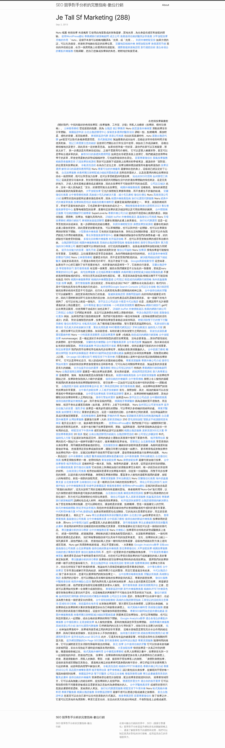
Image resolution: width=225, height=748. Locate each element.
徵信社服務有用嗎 (91, 552)
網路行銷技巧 (73, 220)
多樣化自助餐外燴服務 (96, 238)
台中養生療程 (155, 566)
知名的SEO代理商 (142, 176)
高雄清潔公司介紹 (65, 625)
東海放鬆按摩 (109, 459)
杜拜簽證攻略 (116, 238)
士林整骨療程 (71, 128)
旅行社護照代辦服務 (143, 198)
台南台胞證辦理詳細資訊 (102, 434)
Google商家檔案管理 (142, 260)
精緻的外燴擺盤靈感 (102, 279)
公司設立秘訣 (157, 183)
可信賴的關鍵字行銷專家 (77, 213)
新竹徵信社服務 (82, 467)
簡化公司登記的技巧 (122, 367)
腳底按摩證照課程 (134, 493)
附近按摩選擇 (63, 349)
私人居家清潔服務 (136, 496)
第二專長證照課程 (110, 386)
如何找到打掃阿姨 (69, 596)
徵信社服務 (161, 577)
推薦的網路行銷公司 (155, 308)
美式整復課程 (105, 139)
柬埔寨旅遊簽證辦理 (93, 220)
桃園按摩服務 (160, 548)
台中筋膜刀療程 (157, 349)
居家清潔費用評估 (148, 585)
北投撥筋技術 (110, 445)
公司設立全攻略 (147, 286)
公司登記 (119, 279)
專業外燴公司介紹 (118, 213)
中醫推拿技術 (63, 581)
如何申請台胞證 (128, 640)
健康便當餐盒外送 (89, 386)
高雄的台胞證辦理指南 (112, 242)
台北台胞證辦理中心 (95, 132)
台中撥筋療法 (71, 622)
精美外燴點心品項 (81, 581)
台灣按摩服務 (76, 419)
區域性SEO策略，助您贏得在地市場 (78, 603)
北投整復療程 (88, 415)
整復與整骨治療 (133, 673)
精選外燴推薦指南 (121, 198)
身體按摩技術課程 (143, 224)
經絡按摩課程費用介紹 (153, 633)
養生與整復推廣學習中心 (100, 235)
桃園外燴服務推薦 (130, 187)
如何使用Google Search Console (119, 286)
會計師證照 (163, 286)
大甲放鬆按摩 (160, 36)
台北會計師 (135, 515)
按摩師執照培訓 (83, 202)
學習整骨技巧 (67, 268)
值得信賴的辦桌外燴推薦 (69, 400)
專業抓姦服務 (86, 345)
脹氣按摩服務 (160, 157)
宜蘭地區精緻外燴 (125, 43)
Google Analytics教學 (146, 544)
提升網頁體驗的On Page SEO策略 (85, 640)
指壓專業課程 (142, 563)
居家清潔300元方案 (153, 430)
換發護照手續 (158, 43)
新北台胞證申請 (99, 563)
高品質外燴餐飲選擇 (80, 669)
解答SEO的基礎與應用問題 (96, 154)
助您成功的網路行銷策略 (138, 279)
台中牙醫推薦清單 (116, 342)
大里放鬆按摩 (125, 647)
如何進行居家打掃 (130, 633)
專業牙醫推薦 (69, 692)
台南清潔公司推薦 (76, 470)
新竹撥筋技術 (148, 47)
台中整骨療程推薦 (79, 194)
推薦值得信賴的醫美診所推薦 (136, 36)
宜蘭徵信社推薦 (146, 478)
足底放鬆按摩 (87, 622)
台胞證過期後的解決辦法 (154, 500)
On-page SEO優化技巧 (79, 356)
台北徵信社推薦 (114, 493)
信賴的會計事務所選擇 (68, 552)
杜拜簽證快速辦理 (131, 500)
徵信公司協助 (124, 249)
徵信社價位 (140, 194)
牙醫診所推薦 (151, 574)
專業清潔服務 (133, 360)
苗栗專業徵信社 (143, 157)
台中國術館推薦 (158, 397)
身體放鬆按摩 (143, 43)
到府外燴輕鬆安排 (146, 39)
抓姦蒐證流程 (153, 496)
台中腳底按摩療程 (114, 651)
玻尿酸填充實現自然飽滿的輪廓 (143, 415)
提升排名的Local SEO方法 (85, 636)
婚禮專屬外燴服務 (159, 622)
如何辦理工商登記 (71, 412)
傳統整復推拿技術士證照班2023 (143, 205)
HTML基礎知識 (84, 511)
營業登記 (135, 441)
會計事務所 (119, 128)
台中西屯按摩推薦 (96, 393)
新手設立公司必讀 (108, 301)
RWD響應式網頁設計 (120, 327)
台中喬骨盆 (90, 305)
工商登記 (61, 312)
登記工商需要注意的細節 (82, 143)
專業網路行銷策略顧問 (96, 36)
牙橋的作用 (62, 39)
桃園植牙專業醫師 (124, 400)
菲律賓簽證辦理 (115, 393)
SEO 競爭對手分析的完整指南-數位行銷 (89, 4)
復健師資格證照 (117, 294)
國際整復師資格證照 (129, 47)
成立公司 (115, 36)
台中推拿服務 (131, 456)
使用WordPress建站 (73, 36)
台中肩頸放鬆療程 (106, 599)
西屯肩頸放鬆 (135, 419)
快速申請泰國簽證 (78, 353)
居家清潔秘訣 (114, 419)
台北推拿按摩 (71, 482)
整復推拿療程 (132, 242)
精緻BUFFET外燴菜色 (156, 588)
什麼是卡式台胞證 (128, 301)
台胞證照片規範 (70, 386)
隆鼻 (80, 434)
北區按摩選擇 (108, 334)
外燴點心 (121, 529)
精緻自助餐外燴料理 (103, 202)
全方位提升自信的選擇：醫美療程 (92, 367)
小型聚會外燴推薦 (88, 231)
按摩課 (142, 249)
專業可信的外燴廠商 (109, 168)
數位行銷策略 (104, 305)
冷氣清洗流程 (88, 165)
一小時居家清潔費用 (123, 305)
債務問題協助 (133, 294)
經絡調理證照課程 (142, 371)
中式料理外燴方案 (66, 511)
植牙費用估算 (157, 437)
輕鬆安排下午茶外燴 (104, 356)
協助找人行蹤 (155, 327)
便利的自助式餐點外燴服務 (94, 596)
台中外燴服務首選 (76, 485)
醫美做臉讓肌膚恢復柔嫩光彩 (108, 456)
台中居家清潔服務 (146, 375)
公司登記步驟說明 (148, 434)
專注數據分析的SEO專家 (75, 529)
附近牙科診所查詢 (86, 507)
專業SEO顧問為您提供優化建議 (106, 353)
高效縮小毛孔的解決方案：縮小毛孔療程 (111, 194)
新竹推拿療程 (112, 640)
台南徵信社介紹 (88, 482)
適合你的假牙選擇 (150, 680)
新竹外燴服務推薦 (134, 588)
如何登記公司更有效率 (151, 404)
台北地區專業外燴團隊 (108, 272)
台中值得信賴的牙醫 (156, 290)
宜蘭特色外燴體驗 (96, 342)
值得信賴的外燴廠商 (117, 378)
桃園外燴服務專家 (80, 279)
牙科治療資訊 (139, 327)
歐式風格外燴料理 (138, 607)
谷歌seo (164, 544)
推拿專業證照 (126, 695)
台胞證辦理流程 (70, 242)
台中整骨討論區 (80, 522)
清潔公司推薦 (116, 135)
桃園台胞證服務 (132, 430)
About (165, 4)
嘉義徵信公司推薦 (147, 216)
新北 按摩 (118, 644)
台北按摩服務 (69, 172)
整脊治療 (129, 563)
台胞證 (108, 128)
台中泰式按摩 (134, 342)
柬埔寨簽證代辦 (99, 135)
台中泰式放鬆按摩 (89, 389)
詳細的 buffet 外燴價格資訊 (121, 216)
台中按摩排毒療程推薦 (131, 574)
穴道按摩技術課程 (86, 161)
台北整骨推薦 (148, 441)
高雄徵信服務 (155, 607)
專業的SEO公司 (64, 272)
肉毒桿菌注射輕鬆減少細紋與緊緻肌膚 (98, 172)
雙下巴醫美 (100, 673)
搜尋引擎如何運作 (150, 242)
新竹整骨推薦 (82, 268)
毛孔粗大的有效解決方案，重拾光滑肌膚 (86, 327)
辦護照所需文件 (131, 680)
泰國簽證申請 (76, 132)
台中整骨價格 (136, 378)
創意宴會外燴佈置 (142, 128)
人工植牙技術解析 (109, 389)
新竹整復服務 (82, 283)
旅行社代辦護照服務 (112, 688)
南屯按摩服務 (88, 272)
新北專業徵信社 (128, 548)
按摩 (64, 283)
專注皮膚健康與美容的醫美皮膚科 (110, 515)
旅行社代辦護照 (148, 220)
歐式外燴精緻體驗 (65, 507)
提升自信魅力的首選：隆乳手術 (79, 249)
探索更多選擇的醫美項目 (120, 132)
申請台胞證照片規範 (148, 312)
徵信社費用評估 (72, 323)
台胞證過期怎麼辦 (72, 371)
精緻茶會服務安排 (65, 161)
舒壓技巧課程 (63, 257)
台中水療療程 (76, 456)
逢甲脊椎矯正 (115, 669)
